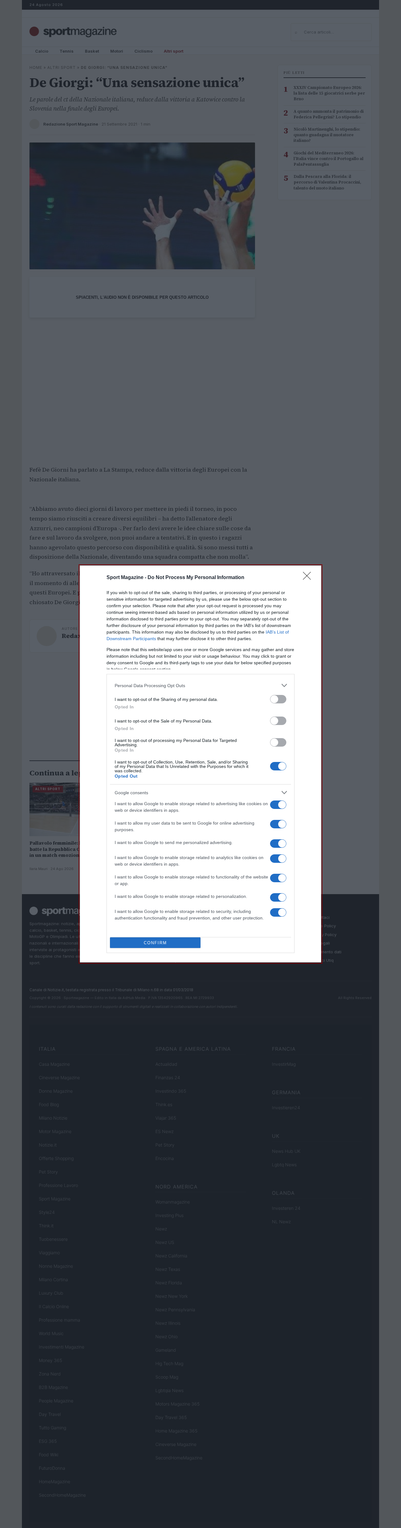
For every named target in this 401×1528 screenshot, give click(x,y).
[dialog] (200, 764)
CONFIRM (155, 942)
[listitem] (200, 685)
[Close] (309, 578)
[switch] (278, 699)
